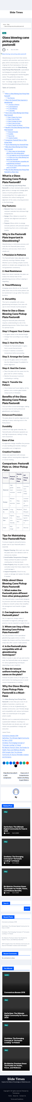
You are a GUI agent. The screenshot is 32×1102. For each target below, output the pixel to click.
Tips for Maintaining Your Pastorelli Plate (17, 144)
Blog (4, 33)
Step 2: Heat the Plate (14, 119)
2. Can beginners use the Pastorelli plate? (18, 155)
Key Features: (11, 98)
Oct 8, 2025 (15, 863)
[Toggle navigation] (2, 14)
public (6, 975)
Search (6, 903)
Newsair (24, 1091)
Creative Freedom (13, 138)
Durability (10, 134)
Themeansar (15, 1093)
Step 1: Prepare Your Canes (15, 117)
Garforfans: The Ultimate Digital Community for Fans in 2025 (15, 829)
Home (10, 1096)
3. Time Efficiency (12, 108)
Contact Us (22, 1096)
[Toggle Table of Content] (3, 91)
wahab (8, 833)
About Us (15, 1096)
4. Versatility (11, 110)
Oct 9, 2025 (15, 833)
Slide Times (16, 12)
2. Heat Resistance (13, 106)
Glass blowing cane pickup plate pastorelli (15, 41)
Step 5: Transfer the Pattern (15, 125)
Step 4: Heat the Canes (14, 123)
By (8, 49)
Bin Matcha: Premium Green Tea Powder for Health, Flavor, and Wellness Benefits (16, 888)
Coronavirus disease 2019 (10, 735)
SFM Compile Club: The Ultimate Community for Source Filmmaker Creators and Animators (15, 754)
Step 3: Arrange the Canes (15, 121)
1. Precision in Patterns (13, 104)
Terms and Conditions (17, 1099)
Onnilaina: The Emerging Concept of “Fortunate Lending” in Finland (13, 859)
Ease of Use (11, 136)
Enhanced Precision (13, 131)
